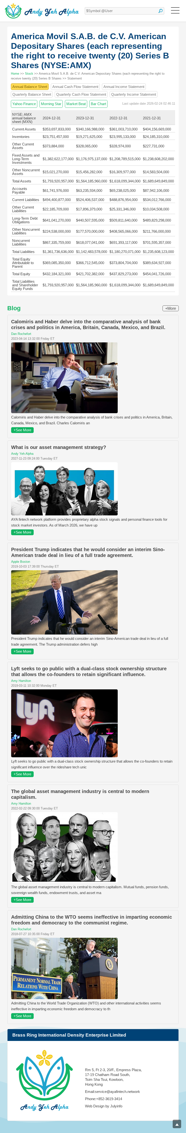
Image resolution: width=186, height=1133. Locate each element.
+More (170, 308)
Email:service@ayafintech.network (112, 1092)
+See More (22, 430)
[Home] (42, 11)
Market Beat (76, 104)
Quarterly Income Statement (133, 94)
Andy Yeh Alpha (22, 453)
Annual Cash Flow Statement (75, 87)
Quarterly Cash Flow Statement (81, 94)
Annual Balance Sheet (29, 87)
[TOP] (177, 1124)
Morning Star (51, 104)
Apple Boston (20, 561)
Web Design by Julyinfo (103, 1106)
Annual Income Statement (123, 87)
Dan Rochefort (21, 334)
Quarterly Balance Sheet (31, 94)
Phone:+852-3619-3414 (103, 1099)
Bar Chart (98, 104)
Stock (29, 73)
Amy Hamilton (21, 681)
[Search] (160, 10)
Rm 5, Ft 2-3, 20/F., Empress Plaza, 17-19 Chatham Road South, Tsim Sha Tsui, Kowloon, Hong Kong (113, 1077)
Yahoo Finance (24, 104)
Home (15, 73)
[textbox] (124, 10)
